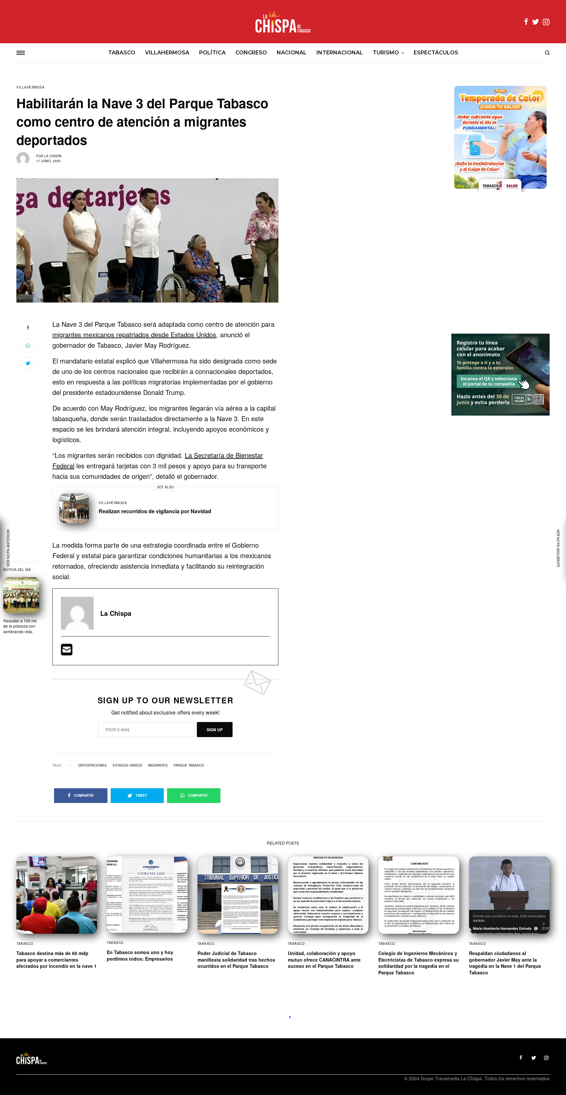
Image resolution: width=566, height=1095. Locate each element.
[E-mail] (66, 651)
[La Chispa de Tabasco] (282, 21)
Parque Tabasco (189, 765)
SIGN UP (215, 730)
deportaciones (92, 765)
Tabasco (24, 943)
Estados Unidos (127, 765)
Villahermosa (30, 87)
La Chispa (53, 156)
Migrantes (158, 765)
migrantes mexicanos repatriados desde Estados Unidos (134, 334)
